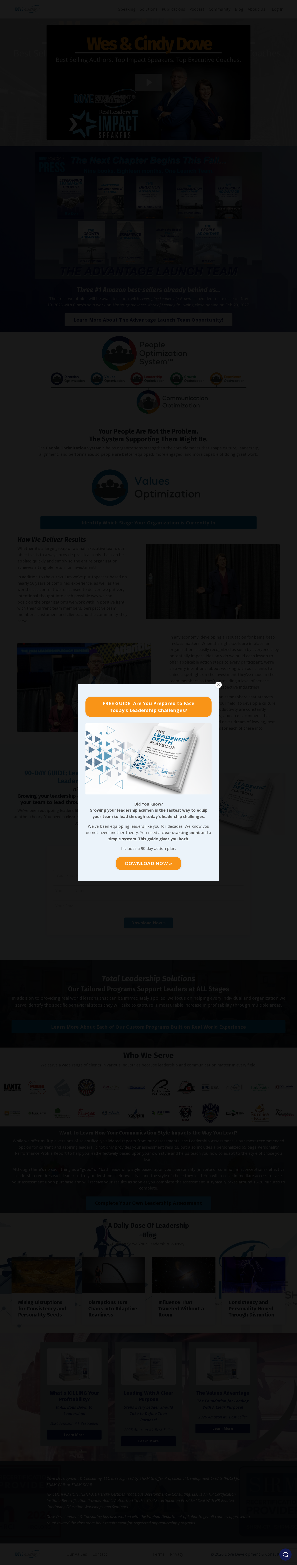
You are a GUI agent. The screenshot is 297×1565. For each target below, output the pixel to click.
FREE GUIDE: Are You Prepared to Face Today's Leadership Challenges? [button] (148, 706)
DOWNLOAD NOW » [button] (148, 863)
